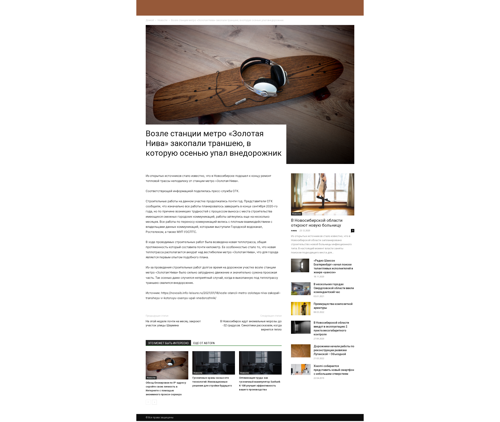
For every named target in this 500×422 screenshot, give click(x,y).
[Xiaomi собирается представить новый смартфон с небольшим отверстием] (301, 369)
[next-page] (154, 402)
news (294, 230)
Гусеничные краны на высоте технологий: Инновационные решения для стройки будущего (212, 381)
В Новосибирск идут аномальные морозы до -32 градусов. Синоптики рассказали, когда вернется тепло (251, 325)
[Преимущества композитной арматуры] (301, 308)
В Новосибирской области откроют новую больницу (317, 223)
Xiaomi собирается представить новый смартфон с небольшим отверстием (334, 369)
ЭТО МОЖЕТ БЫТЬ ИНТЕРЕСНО (168, 343)
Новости (162, 20)
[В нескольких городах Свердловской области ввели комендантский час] (301, 288)
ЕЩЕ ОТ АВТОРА (204, 343)
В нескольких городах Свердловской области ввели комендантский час (334, 288)
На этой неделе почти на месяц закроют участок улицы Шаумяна (173, 323)
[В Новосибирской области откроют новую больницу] (322, 194)
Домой (150, 20)
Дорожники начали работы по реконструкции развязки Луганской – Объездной (334, 350)
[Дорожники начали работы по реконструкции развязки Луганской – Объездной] (301, 350)
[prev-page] (148, 402)
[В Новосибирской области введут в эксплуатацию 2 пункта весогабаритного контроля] (301, 327)
